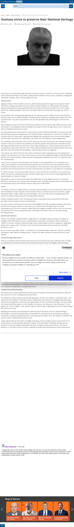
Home (2, 15)
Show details (63, 272)
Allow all (60, 278)
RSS (72, 1)
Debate (8, 15)
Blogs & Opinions (15, 15)
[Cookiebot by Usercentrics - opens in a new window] (63, 247)
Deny (36, 278)
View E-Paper (19, 1)
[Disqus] (37, 467)
